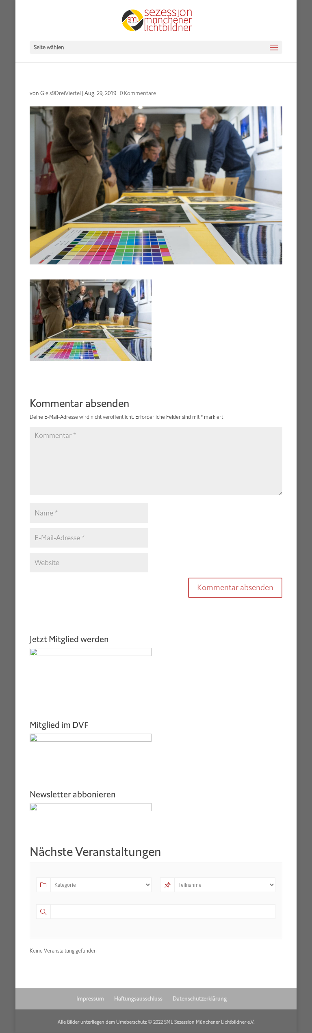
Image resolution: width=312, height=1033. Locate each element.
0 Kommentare (138, 93)
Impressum (90, 999)
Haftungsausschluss (138, 999)
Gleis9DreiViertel (60, 93)
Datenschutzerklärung (200, 999)
